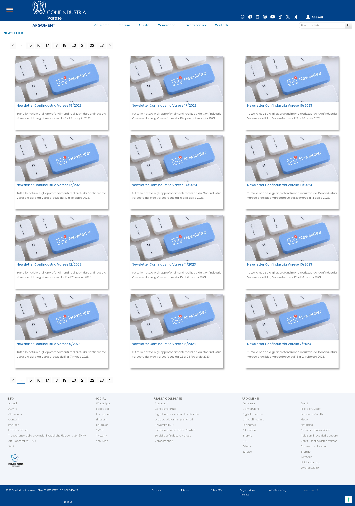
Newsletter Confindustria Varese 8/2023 (164, 344)
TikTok (100, 430)
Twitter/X (101, 435)
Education (249, 430)
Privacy (185, 490)
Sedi (11, 446)
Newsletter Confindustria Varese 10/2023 (279, 264)
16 (38, 45)
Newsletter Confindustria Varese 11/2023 (164, 264)
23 (101, 45)
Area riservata (311, 490)
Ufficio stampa (310, 462)
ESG (245, 441)
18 (56, 45)
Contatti (221, 25)
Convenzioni (167, 25)
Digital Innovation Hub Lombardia (177, 414)
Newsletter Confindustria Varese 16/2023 (279, 105)
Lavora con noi (196, 25)
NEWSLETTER (13, 33)
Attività (143, 25)
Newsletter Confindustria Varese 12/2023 (49, 264)
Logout (68, 501)
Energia (247, 435)
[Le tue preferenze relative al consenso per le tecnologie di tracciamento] (348, 499)
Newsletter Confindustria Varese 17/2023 (164, 105)
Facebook (102, 409)
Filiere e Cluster (311, 409)
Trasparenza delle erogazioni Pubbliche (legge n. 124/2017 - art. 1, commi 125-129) (47, 438)
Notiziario (307, 425)
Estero (247, 446)
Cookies (156, 490)
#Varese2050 (310, 468)
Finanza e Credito (312, 414)
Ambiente (249, 403)
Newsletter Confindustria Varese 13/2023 (279, 185)
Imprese (124, 25)
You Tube (102, 441)
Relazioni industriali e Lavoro (319, 435)
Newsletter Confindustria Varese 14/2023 (164, 185)
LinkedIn (101, 419)
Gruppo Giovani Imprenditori (174, 419)
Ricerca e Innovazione (315, 430)
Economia (249, 425)
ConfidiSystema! (165, 409)
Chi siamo (101, 25)
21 (83, 45)
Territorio (306, 457)
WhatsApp (103, 403)
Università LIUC (164, 425)
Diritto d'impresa (253, 419)
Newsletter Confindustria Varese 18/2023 (49, 105)
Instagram (103, 414)
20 (74, 45)
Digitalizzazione (253, 414)
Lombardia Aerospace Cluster (175, 430)
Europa (247, 452)
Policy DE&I (216, 490)
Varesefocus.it (164, 441)
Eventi (305, 403)
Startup (306, 452)
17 (47, 45)
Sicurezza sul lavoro (314, 446)
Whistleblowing (277, 490)
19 (64, 45)
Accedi (12, 403)
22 (92, 45)
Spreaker (102, 425)
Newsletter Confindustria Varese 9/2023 (48, 344)
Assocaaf (161, 403)
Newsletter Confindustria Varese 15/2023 (49, 185)
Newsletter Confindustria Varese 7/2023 (279, 344)
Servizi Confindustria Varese (173, 435)
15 (30, 45)
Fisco (304, 419)
